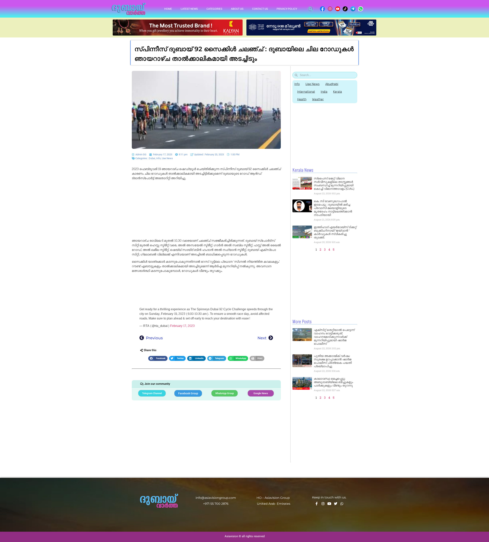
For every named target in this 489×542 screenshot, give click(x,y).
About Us (237, 8)
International (306, 91)
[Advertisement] (206, 210)
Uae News (167, 158)
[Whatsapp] (342, 503)
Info (158, 158)
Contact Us (260, 8)
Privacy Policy (287, 8)
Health (301, 99)
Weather (318, 99)
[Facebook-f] (316, 503)
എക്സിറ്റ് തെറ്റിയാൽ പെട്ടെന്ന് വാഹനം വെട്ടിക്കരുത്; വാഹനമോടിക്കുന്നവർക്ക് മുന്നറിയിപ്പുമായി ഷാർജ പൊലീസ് (334, 336)
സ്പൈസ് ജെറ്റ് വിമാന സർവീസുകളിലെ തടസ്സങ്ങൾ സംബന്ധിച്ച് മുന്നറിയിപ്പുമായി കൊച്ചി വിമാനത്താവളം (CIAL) (334, 183)
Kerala (337, 91)
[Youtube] (329, 503)
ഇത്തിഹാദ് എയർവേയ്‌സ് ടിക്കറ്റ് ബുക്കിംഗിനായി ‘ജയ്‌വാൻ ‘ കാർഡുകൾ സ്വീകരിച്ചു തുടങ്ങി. (335, 232)
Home (168, 8)
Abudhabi (331, 84)
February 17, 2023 (182, 326)
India (324, 91)
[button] (310, 9)
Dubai (152, 158)
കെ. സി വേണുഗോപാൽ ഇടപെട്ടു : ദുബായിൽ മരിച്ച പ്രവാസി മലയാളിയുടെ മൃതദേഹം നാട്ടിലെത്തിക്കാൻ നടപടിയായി (333, 208)
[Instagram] (323, 503)
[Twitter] (335, 503)
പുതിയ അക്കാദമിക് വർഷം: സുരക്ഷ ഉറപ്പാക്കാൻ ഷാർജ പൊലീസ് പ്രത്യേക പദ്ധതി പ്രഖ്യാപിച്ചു (333, 361)
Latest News (189, 8)
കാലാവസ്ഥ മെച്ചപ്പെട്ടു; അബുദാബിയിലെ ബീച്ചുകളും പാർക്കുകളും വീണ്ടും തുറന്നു (333, 382)
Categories (214, 8)
